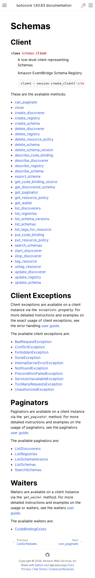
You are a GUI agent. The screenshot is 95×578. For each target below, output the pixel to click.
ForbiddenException (31, 352)
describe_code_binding (34, 155)
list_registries (26, 213)
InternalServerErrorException (39, 363)
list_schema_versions (32, 219)
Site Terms (40, 569)
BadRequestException (33, 341)
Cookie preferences (61, 569)
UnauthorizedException (34, 389)
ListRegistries (26, 454)
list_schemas (25, 224)
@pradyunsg (58, 565)
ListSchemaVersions (31, 459)
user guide (50, 325)
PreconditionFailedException (39, 373)
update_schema (28, 282)
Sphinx (39, 565)
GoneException (27, 357)
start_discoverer (28, 250)
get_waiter (23, 203)
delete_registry (27, 134)
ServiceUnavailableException (39, 378)
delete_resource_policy (34, 139)
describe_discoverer (31, 160)
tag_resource (26, 261)
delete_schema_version (34, 150)
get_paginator (26, 192)
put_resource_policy (32, 240)
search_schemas (28, 245)
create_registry (27, 118)
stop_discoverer (28, 256)
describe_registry (29, 166)
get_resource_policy (32, 197)
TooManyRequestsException (38, 384)
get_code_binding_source (36, 181)
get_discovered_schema (35, 187)
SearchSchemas (28, 470)
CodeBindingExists (30, 529)
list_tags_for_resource (33, 229)
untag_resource (28, 266)
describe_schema (29, 171)
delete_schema (27, 144)
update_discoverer (30, 272)
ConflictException (30, 347)
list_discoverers (28, 208)
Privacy (26, 569)
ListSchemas (25, 464)
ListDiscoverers (28, 448)
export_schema (27, 176)
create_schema (27, 123)
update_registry (28, 277)
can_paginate (26, 102)
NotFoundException (31, 368)
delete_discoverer (29, 128)
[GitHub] (47, 555)
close (19, 107)
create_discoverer (30, 112)
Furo (71, 565)
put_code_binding (29, 234)
